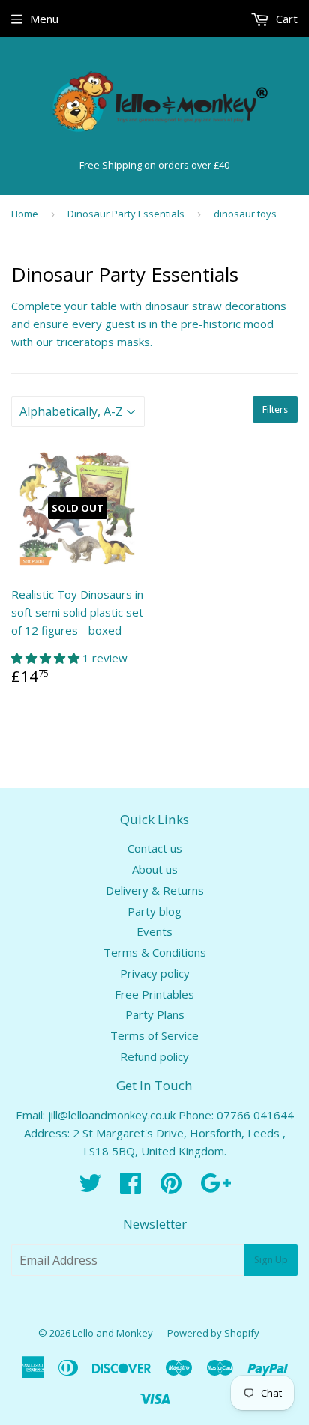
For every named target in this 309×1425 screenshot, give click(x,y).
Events (154, 931)
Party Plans (154, 1014)
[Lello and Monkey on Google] (215, 1187)
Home (24, 213)
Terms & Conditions (155, 952)
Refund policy (154, 1056)
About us (155, 869)
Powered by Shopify (213, 1333)
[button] (46, 657)
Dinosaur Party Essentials (126, 213)
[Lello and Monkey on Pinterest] (171, 1187)
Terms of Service (154, 1035)
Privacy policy (155, 973)
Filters (275, 409)
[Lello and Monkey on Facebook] (130, 1187)
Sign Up (271, 1259)
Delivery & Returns (155, 890)
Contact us (155, 848)
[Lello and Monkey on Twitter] (90, 1187)
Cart (285, 18)
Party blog (155, 911)
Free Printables (154, 994)
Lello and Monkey (113, 1333)
